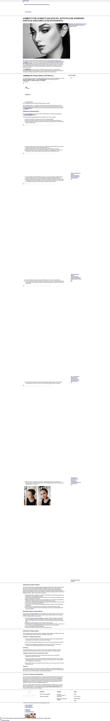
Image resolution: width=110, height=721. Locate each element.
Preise (75, 700)
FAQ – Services (77, 696)
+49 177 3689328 (46, 694)
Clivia (44, 103)
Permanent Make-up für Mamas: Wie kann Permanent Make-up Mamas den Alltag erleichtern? (75, 175)
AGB (75, 694)
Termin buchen (26, 0)
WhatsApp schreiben (44, 696)
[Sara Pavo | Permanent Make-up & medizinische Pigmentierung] (36, 4)
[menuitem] (56, 12)
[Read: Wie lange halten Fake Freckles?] (72, 485)
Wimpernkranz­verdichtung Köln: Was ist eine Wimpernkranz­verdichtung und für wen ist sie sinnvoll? (76, 480)
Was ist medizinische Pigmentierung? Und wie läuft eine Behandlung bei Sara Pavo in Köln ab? (75, 379)
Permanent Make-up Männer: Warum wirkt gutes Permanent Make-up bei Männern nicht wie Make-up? (76, 277)
